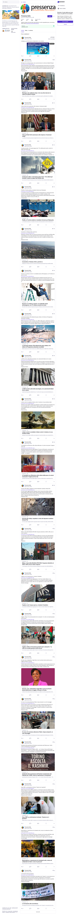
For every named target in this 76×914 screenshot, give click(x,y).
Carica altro (38, 911)
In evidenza (30, 30)
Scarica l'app (10, 911)
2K (21, 20)
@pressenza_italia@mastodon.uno (27, 17)
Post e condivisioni (25, 34)
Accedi (65, 24)
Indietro (24, 2)
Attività (22, 30)
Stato (10, 907)
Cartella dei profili (15, 907)
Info (8, 907)
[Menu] (54, 16)
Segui (50, 16)
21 (26, 20)
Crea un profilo (65, 21)
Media (26, 30)
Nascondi (52, 43)
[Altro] (54, 56)
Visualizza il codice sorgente (10, 912)
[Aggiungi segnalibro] (46, 56)
